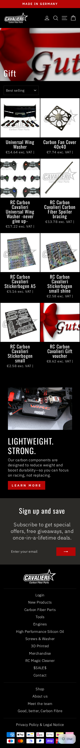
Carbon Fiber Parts (40, 609)
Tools (40, 617)
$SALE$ (40, 668)
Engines (40, 624)
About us (40, 696)
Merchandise (40, 653)
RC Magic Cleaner (40, 660)
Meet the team (40, 703)
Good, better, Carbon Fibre (40, 711)
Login (39, 595)
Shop (40, 689)
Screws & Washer (40, 638)
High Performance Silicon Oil (40, 631)
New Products (40, 602)
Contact (40, 675)
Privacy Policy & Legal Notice (40, 724)
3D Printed (40, 646)
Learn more (26, 485)
